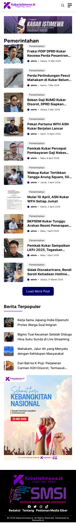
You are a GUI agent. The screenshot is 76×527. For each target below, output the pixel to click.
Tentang (28, 510)
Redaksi (14, 510)
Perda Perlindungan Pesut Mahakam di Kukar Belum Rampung (48, 80)
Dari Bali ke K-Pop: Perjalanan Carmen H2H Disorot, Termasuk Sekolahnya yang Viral (41, 368)
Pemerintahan (36, 46)
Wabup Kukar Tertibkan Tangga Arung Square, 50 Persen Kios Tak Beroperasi (49, 177)
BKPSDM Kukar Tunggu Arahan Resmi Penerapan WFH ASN (48, 225)
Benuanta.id (38, 520)
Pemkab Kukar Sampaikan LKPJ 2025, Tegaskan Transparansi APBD (48, 250)
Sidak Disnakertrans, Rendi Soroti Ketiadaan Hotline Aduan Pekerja (49, 274)
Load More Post (38, 291)
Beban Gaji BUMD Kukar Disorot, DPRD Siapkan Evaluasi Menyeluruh (46, 104)
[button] (62, 5)
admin (34, 61)
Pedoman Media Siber (51, 510)
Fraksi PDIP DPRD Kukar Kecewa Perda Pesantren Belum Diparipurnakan (47, 55)
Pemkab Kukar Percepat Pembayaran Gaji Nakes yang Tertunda (46, 152)
